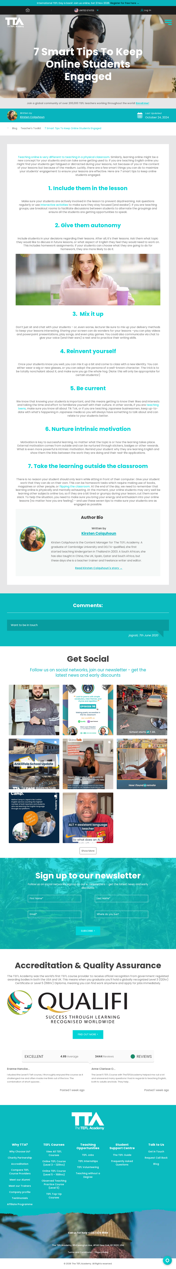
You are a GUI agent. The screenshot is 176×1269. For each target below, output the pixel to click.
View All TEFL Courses (54, 1153)
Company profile (19, 1192)
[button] (34, 710)
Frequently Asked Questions (122, 1162)
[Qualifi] (88, 1007)
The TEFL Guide (122, 1155)
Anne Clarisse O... (103, 1069)
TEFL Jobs (88, 1155)
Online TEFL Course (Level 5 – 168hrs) (54, 1172)
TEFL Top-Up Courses (54, 1195)
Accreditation (19, 1164)
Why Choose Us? (19, 1151)
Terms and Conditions (80, 1252)
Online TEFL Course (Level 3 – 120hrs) (54, 1163)
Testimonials (20, 1198)
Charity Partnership (20, 1157)
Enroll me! (142, 103)
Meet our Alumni (20, 1179)
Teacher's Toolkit (31, 128)
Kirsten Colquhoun (32, 117)
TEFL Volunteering (88, 1167)
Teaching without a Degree (88, 1175)
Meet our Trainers (20, 1186)
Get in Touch (156, 1151)
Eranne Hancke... (18, 1069)
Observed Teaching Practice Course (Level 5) (54, 1184)
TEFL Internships (88, 1161)
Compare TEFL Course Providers (20, 1171)
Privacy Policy (101, 1252)
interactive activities (54, 205)
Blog (14, 128)
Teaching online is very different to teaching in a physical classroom (63, 157)
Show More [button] (88, 851)
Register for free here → (124, 3)
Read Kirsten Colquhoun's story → (98, 568)
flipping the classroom (74, 486)
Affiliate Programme (19, 1204)
